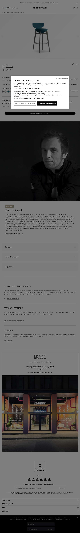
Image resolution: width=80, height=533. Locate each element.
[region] (40, 92)
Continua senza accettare (62, 78)
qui (42, 98)
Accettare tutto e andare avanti (47, 103)
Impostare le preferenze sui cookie (25, 103)
